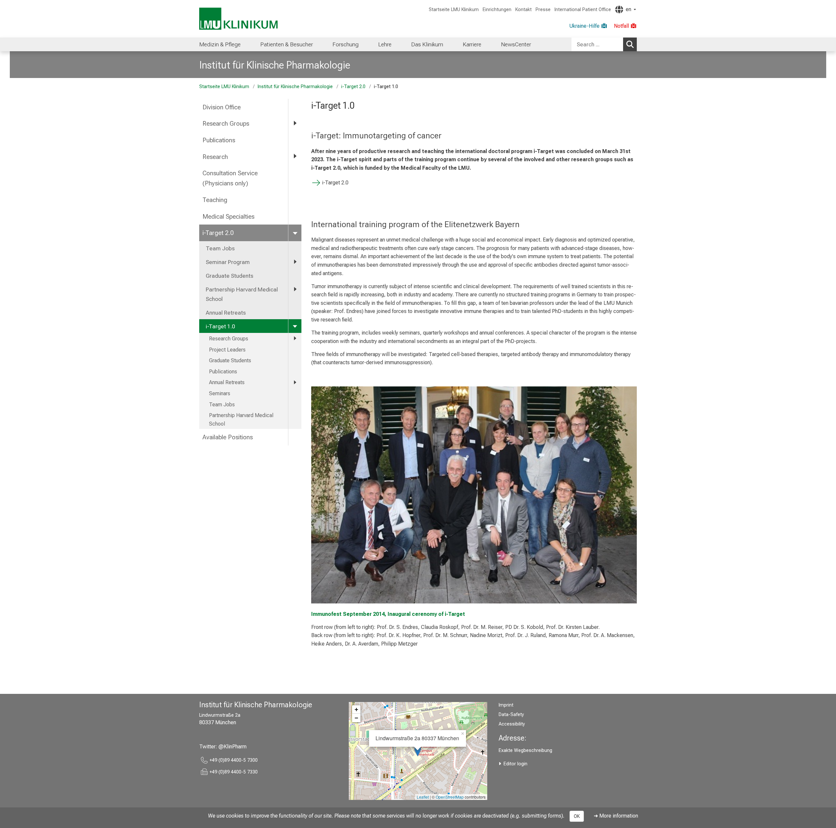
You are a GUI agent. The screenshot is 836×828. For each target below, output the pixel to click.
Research (215, 157)
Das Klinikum (427, 44)
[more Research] (294, 156)
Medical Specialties (228, 216)
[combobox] (604, 44)
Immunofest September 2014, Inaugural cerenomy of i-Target (388, 614)
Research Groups (225, 123)
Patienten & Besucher (286, 44)
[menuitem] (220, 44)
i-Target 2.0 (353, 86)
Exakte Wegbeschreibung (525, 750)
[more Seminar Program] (294, 262)
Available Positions (227, 437)
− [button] (356, 717)
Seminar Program (228, 262)
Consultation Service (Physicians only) (230, 178)
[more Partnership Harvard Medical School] (294, 289)
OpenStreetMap (450, 797)
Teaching (214, 200)
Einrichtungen (497, 9)
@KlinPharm (232, 746)
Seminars (219, 393)
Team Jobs (220, 248)
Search (630, 44)
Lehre (385, 44)
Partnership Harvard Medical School (242, 294)
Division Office (221, 107)
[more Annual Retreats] (294, 382)
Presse (543, 9)
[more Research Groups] (294, 123)
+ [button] (356, 709)
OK (577, 816)
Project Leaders (227, 350)
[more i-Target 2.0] (294, 232)
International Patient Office (583, 9)
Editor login (515, 764)
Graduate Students (229, 276)
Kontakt (523, 9)
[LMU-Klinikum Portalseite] (238, 18)
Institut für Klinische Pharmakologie (274, 65)
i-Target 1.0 (220, 326)
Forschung (345, 44)
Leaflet (423, 797)
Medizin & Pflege (220, 44)
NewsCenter (516, 44)
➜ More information (616, 816)
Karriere (472, 44)
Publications (218, 140)
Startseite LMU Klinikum (454, 9)
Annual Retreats (226, 312)
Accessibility (512, 724)
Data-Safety (511, 714)
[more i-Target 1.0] (294, 326)
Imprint (506, 705)
